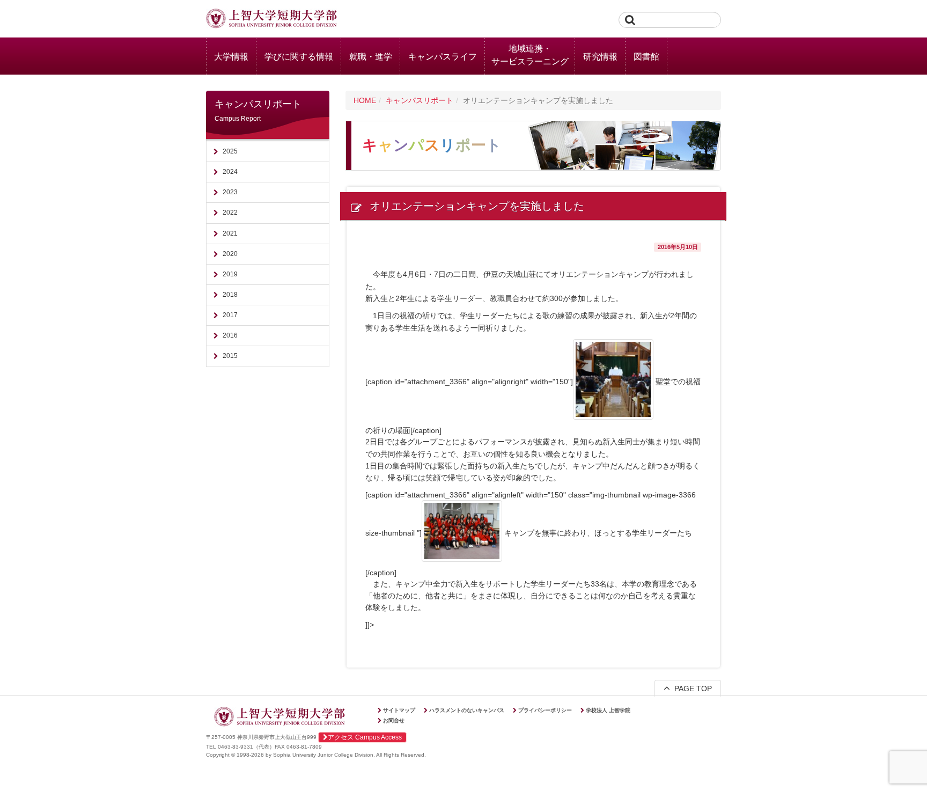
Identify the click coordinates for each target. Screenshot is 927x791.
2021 (230, 233)
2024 (230, 171)
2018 (230, 294)
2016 (230, 335)
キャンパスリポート (419, 100)
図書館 (646, 56)
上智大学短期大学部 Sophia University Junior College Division (271, 19)
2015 (230, 356)
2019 (230, 274)
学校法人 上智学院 (608, 710)
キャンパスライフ (442, 56)
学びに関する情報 (298, 56)
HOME (365, 100)
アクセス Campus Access (365, 737)
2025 (230, 151)
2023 (230, 192)
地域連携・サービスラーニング (530, 55)
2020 (230, 254)
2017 (230, 315)
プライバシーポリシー (545, 710)
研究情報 (600, 56)
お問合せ (393, 720)
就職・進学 (370, 56)
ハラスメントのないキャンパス (466, 710)
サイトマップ (399, 710)
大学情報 (231, 56)
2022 (230, 212)
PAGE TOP (691, 688)
